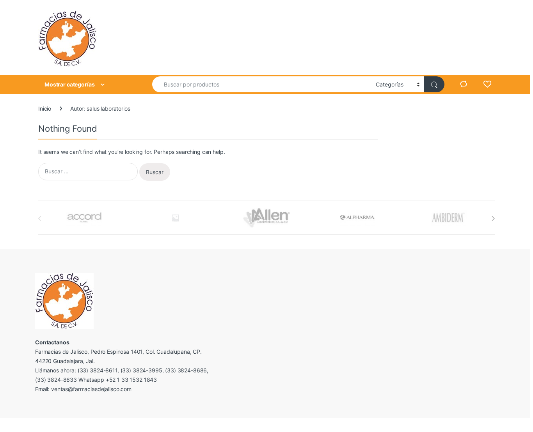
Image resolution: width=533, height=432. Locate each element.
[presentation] (493, 218)
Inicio (44, 108)
